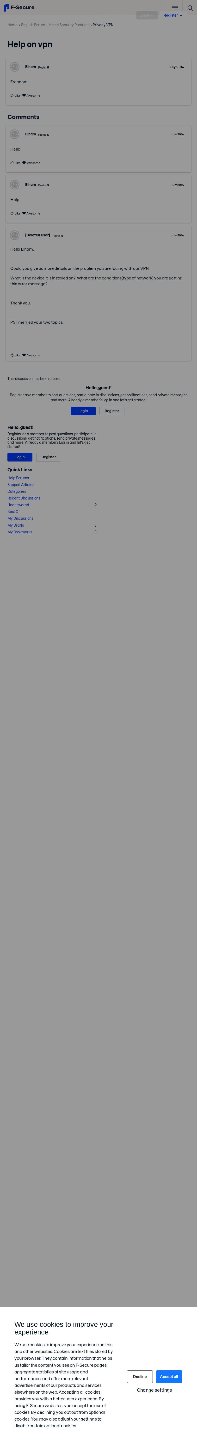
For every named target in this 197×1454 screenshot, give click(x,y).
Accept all (169, 1377)
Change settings (154, 1390)
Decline (140, 1377)
